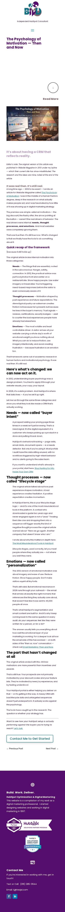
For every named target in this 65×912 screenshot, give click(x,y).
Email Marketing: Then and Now (38, 647)
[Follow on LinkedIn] (15, 896)
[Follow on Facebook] (8, 896)
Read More (50, 99)
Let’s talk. (18, 728)
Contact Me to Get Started (30, 739)
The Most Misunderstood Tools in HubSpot (33, 543)
